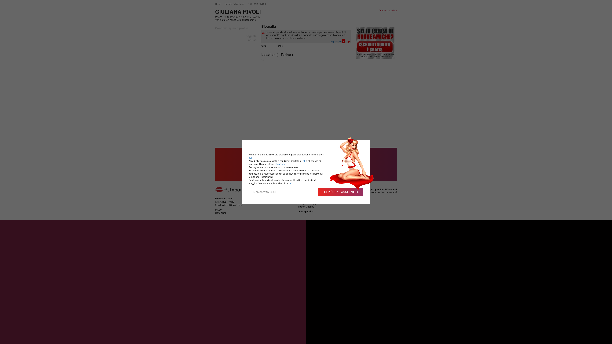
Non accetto (264, 192)
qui (250, 157)
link (303, 160)
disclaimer (280, 164)
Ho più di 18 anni (341, 192)
